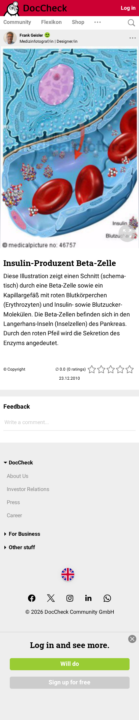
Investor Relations (28, 489)
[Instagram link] (70, 599)
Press (13, 502)
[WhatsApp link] (107, 599)
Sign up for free (69, 682)
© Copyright (14, 369)
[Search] (130, 23)
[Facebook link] (31, 599)
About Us (17, 476)
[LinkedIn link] (88, 599)
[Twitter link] (51, 599)
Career (14, 515)
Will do (69, 663)
